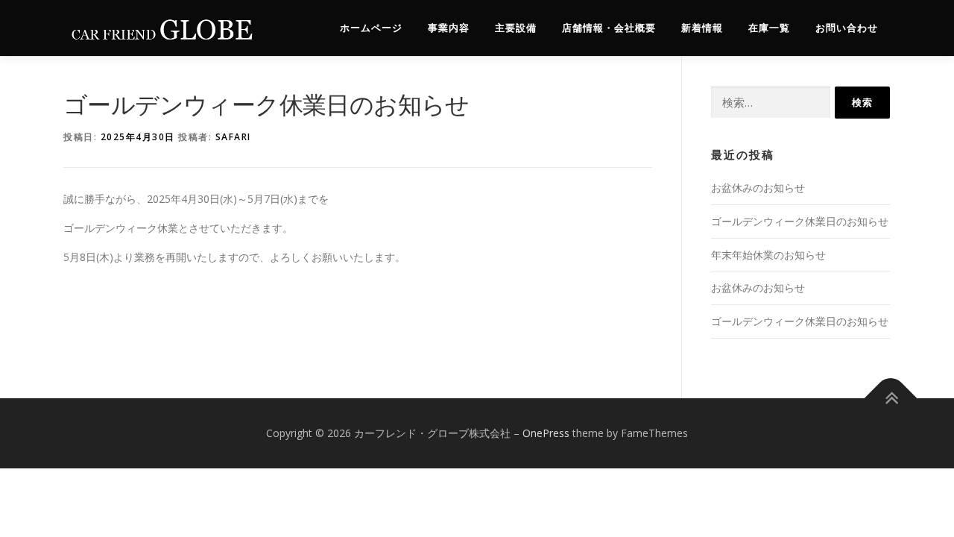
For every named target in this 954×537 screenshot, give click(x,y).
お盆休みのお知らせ (758, 187)
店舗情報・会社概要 (609, 28)
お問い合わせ (846, 28)
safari (233, 137)
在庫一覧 (769, 28)
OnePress (545, 433)
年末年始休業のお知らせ (768, 255)
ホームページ (371, 28)
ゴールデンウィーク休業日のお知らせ (799, 221)
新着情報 (702, 28)
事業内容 (449, 28)
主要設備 (516, 28)
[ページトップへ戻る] (891, 398)
